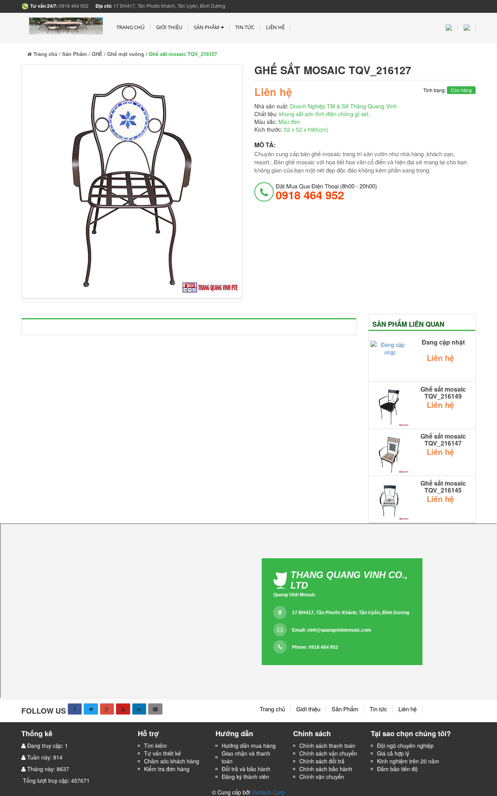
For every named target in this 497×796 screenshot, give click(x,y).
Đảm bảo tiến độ (397, 769)
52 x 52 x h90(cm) (306, 129)
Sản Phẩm (206, 27)
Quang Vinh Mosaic (294, 594)
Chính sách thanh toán (327, 745)
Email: (331, 630)
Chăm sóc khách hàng (171, 761)
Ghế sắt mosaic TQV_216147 (443, 439)
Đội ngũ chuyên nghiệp (405, 745)
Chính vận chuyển (322, 776)
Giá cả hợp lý (393, 753)
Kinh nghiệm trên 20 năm (408, 761)
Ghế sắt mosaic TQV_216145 (443, 486)
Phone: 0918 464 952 (315, 647)
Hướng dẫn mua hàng (249, 745)
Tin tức (244, 27)
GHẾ (97, 53)
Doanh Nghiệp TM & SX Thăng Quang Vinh (343, 106)
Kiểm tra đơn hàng (166, 769)
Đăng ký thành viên (245, 776)
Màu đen (289, 121)
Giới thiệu (169, 27)
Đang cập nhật (443, 342)
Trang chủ (130, 27)
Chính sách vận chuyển (328, 753)
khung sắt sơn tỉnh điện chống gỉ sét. (324, 114)
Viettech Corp (268, 792)
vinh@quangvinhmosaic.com (339, 630)
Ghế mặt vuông (125, 53)
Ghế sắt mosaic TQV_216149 (443, 392)
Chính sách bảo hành (325, 769)
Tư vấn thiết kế (162, 753)
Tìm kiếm (155, 745)
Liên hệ (275, 27)
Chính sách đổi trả (321, 761)
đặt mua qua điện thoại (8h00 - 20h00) (326, 191)
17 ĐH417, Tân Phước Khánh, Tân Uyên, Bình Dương (350, 612)
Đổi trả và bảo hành (246, 769)
